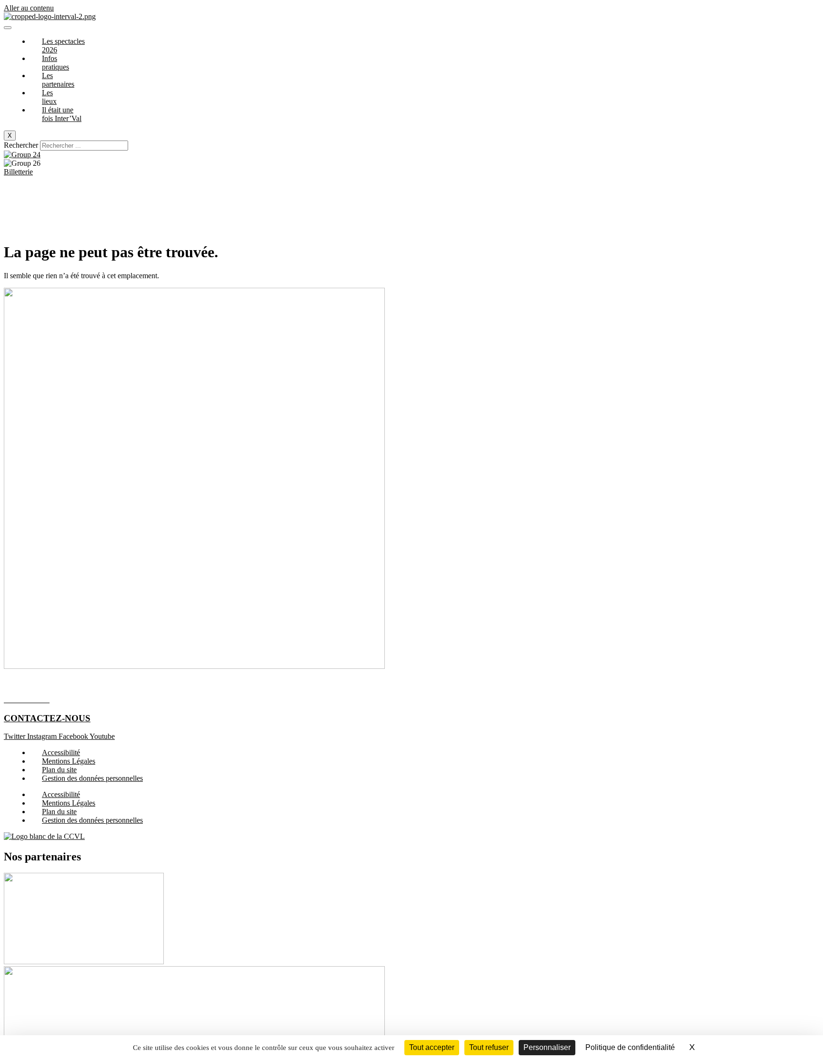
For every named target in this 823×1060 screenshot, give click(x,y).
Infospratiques (55, 62)
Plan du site (59, 770)
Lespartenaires (58, 79)
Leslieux (49, 97)
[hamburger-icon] (7, 27)
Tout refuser (489, 1047)
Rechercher (22, 145)
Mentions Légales (68, 761)
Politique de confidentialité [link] (630, 1047)
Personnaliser (547, 1047)
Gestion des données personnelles (92, 778)
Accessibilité (61, 752)
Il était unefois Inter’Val (61, 114)
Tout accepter (431, 1047)
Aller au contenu (29, 8)
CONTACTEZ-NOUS (47, 718)
